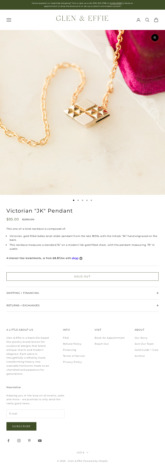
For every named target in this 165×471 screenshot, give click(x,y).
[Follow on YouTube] (40, 441)
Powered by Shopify (95, 461)
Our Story (141, 337)
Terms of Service (74, 355)
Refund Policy (72, 343)
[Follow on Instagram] (19, 441)
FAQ (66, 337)
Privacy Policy (72, 361)
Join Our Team (144, 343)
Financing (69, 349)
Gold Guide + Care (147, 349)
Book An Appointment (110, 337)
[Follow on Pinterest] (29, 441)
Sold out (82, 276)
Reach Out (102, 343)
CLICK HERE (116, 3)
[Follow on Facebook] (8, 441)
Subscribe (21, 426)
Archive (140, 355)
